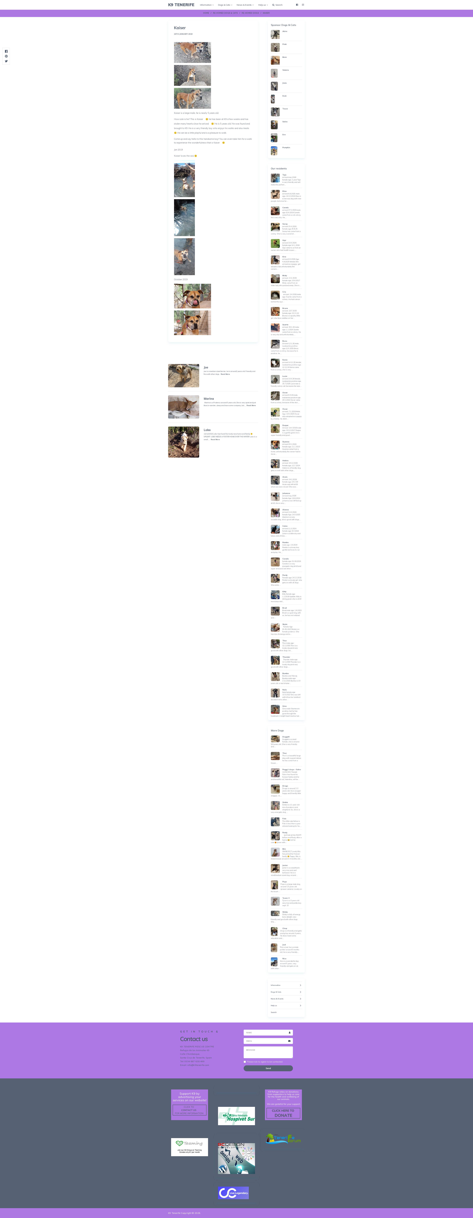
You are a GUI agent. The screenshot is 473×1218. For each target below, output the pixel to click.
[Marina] (183, 407)
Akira (284, 31)
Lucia (284, 376)
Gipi (284, 240)
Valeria (285, 70)
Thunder (286, 657)
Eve (284, 134)
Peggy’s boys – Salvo (291, 769)
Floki (284, 44)
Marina (209, 398)
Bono (284, 341)
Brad (284, 608)
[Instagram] (303, 5)
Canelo (285, 207)
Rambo (285, 542)
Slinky (285, 912)
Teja (284, 175)
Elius (284, 191)
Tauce (285, 109)
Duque (285, 425)
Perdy (284, 575)
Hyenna (285, 442)
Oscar (285, 392)
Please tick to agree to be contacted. (265, 1062)
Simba (285, 802)
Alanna (285, 510)
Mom (284, 57)
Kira (284, 257)
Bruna (285, 308)
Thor (284, 641)
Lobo (207, 430)
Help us (262, 4)
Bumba (285, 673)
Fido (284, 819)
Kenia (284, 360)
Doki (284, 96)
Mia (284, 849)
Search (278, 4)
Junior (285, 865)
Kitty (284, 591)
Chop (284, 928)
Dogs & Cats (224, 4)
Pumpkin (286, 147)
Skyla (284, 624)
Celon (284, 526)
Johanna (286, 493)
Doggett (286, 737)
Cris (284, 292)
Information (205, 4)
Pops (284, 882)
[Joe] (183, 375)
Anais (284, 477)
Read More (225, 374)
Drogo (285, 786)
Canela (285, 559)
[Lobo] (183, 442)
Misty (284, 275)
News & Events (244, 4)
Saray (285, 224)
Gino (284, 706)
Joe (206, 367)
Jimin (284, 83)
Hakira (285, 460)
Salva (284, 122)
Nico (284, 959)
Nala (284, 690)
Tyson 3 (285, 898)
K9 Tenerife (181, 5)
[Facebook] (297, 5)
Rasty (284, 832)
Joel (284, 945)
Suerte (285, 325)
